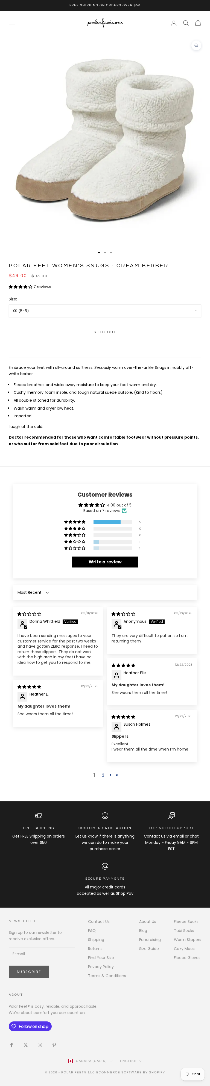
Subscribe (29, 971)
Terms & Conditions (107, 975)
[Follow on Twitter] (25, 1045)
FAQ (92, 930)
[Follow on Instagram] (40, 1045)
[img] (29, 614)
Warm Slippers (187, 939)
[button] (21, 286)
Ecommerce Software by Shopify (130, 1072)
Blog (143, 930)
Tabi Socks (184, 930)
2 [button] (103, 775)
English (128, 1060)
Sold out (105, 332)
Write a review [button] (105, 562)
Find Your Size (101, 957)
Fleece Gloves (187, 957)
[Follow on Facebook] (11, 1045)
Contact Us (99, 921)
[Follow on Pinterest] (54, 1045)
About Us (147, 921)
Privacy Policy (101, 966)
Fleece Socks (186, 921)
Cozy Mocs (184, 948)
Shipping (96, 939)
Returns (95, 948)
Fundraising (150, 939)
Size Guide (149, 948)
